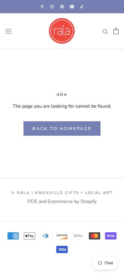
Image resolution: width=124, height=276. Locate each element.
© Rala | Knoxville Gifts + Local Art (62, 192)
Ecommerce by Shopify (72, 201)
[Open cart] (116, 31)
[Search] (105, 31)
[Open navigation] (8, 31)
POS (32, 201)
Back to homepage (62, 128)
